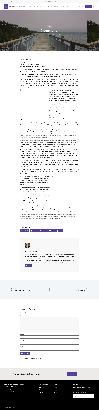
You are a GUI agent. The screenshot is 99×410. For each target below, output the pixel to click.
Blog (44, 6)
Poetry (56, 6)
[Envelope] (11, 1)
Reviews (50, 6)
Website (22, 346)
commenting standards (36, 358)
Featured (39, 6)
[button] (93, 6)
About (31, 6)
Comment (23, 315)
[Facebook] (4, 1)
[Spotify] (9, 1)
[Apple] (7, 1)
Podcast (62, 6)
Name (22, 334)
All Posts (28, 265)
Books (67, 6)
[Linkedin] (76, 392)
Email (22, 340)
